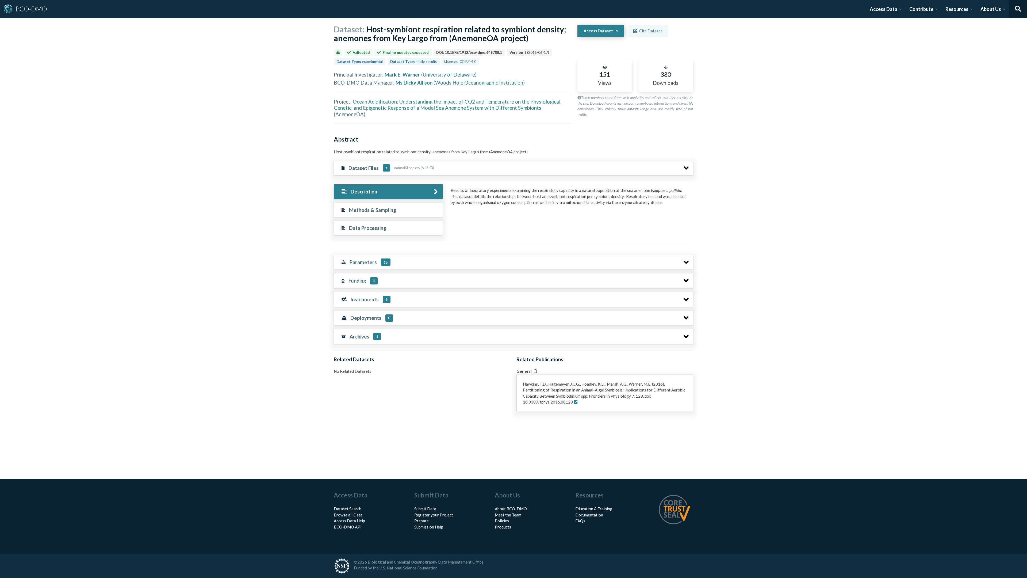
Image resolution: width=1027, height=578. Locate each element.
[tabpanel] (570, 198)
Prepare (421, 520)
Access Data (883, 9)
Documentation (589, 514)
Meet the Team (508, 514)
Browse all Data (348, 514)
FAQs (580, 520)
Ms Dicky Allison (414, 82)
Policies (502, 520)
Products (503, 526)
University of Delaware (449, 74)
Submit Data (425, 508)
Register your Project (433, 514)
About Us (990, 9)
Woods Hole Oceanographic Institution (479, 82)
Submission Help (428, 526)
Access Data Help (349, 520)
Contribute (921, 9)
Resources (956, 9)
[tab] (388, 191)
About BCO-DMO (511, 508)
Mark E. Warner (402, 74)
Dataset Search (347, 508)
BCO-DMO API (348, 526)
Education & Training (593, 508)
